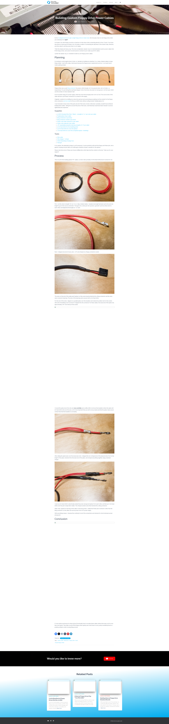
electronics (66, 640)
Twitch (53, 720)
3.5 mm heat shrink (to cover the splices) (67, 128)
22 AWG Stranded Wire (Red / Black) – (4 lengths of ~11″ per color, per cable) (76, 114)
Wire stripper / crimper (63, 139)
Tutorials (105, 2)
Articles (111, 2)
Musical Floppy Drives (65, 638)
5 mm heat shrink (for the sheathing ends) (67, 127)
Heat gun (59, 142)
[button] (100, 2)
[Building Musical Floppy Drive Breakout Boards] (110, 686)
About (116, 2)
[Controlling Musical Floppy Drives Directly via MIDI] (59, 686)
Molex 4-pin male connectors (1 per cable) (68, 121)
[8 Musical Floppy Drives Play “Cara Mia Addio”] (84, 685)
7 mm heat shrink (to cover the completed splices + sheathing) (72, 130)
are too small (66, 101)
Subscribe (111, 658)
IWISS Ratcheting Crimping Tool (65, 141)
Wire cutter (60, 137)
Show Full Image (166, 7)
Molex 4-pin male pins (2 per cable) (66, 123)
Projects (98, 2)
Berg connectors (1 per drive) (64, 117)
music (76, 640)
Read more (59, 708)
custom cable (60, 640)
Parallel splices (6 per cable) (64, 116)
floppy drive (72, 640)
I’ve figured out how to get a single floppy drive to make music (73, 38)
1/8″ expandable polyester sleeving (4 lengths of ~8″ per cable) (73, 125)
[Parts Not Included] (53, 2)
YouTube (48, 720)
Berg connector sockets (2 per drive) (66, 119)
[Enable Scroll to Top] (166, 721)
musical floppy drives (59, 642)
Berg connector (71, 88)
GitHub (51, 720)
